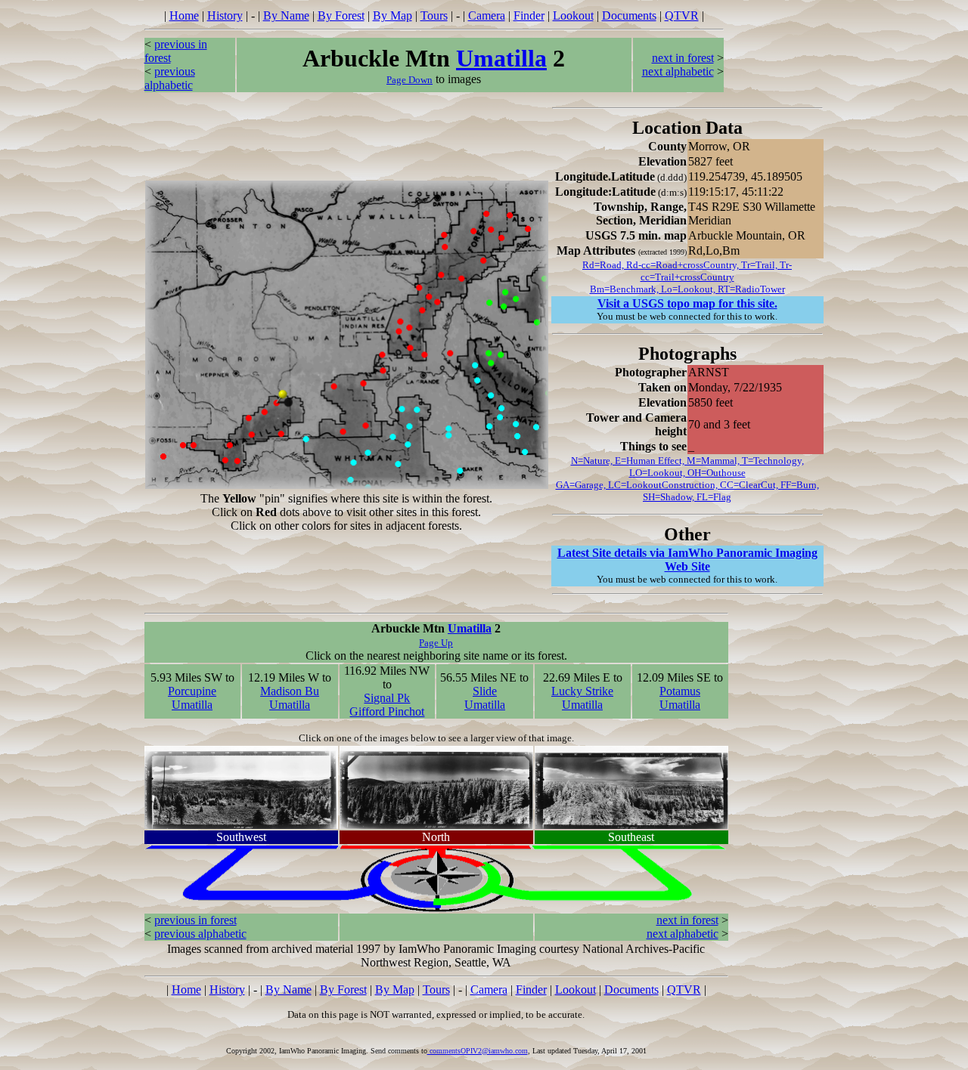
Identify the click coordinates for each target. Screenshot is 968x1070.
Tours (434, 15)
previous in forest (195, 920)
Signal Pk (387, 697)
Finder (528, 15)
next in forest (683, 57)
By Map (392, 15)
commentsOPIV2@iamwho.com (477, 1051)
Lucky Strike (582, 691)
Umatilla (501, 58)
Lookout (573, 15)
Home (184, 15)
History (225, 15)
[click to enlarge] (241, 783)
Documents (629, 15)
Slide (485, 691)
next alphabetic (678, 71)
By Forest (341, 15)
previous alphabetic (169, 78)
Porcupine (192, 691)
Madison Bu (289, 691)
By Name (286, 15)
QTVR (682, 15)
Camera (486, 15)
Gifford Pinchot (386, 711)
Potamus (679, 691)
